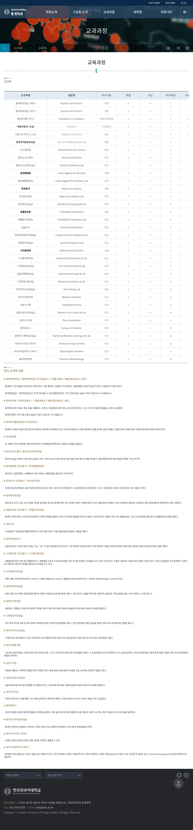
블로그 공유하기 (166, 57)
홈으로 (5, 48)
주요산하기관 (54, 775)
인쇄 (169, 47)
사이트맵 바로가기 (185, 12)
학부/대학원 (13, 775)
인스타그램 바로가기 (186, 775)
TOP (178, 785)
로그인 (183, 2)
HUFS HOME (154, 2)
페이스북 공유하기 (149, 57)
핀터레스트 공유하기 (161, 57)
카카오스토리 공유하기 (157, 57)
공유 (178, 47)
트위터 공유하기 (153, 57)
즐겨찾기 (188, 47)
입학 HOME (170, 2)
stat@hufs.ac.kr (45, 807)
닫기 (180, 55)
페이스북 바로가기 (179, 775)
